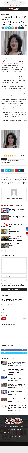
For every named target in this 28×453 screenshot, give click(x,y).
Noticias (6, 12)
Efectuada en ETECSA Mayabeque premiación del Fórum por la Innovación (16, 238)
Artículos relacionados (7, 205)
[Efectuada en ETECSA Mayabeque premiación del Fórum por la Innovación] (5, 238)
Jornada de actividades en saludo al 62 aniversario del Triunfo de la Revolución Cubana (20, 182)
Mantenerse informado (8, 307)
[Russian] (16, 5)
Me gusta (24, 349)
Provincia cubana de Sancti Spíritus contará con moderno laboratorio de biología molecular (7, 182)
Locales (10, 12)
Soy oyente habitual (7, 304)
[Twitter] (6, 27)
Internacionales (11, 387)
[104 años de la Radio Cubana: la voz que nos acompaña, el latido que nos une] (5, 224)
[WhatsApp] (12, 27)
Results (24, 318)
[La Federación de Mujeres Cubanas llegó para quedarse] (5, 210)
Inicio (2, 12)
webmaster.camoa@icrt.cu (17, 432)
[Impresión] (22, 27)
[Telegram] (9, 27)
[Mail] (12, 436)
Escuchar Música (7, 312)
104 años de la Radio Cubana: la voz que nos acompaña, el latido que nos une (17, 224)
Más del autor (18, 205)
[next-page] (5, 251)
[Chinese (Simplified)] (10, 5)
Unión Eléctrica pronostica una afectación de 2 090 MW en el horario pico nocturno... (16, 370)
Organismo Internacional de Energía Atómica (10, 160)
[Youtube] (19, 436)
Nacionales (11, 365)
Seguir (24, 352)
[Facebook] (2, 27)
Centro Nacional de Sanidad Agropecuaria (15, 158)
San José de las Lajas (6, 63)
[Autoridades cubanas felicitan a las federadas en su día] (4, 377)
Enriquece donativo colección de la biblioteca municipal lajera (17, 231)
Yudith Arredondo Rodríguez (8, 24)
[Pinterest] (16, 27)
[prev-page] (2, 251)
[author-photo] (14, 196)
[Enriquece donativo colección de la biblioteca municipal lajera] (5, 231)
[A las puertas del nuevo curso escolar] (5, 245)
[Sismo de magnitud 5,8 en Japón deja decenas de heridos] (4, 385)
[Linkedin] (19, 27)
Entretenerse (6, 315)
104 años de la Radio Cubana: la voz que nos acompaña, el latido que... (17, 407)
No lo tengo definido (8, 309)
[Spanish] (19, 5)
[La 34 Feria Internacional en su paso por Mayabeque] (5, 217)
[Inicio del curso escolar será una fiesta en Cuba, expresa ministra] (4, 363)
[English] (13, 5)
